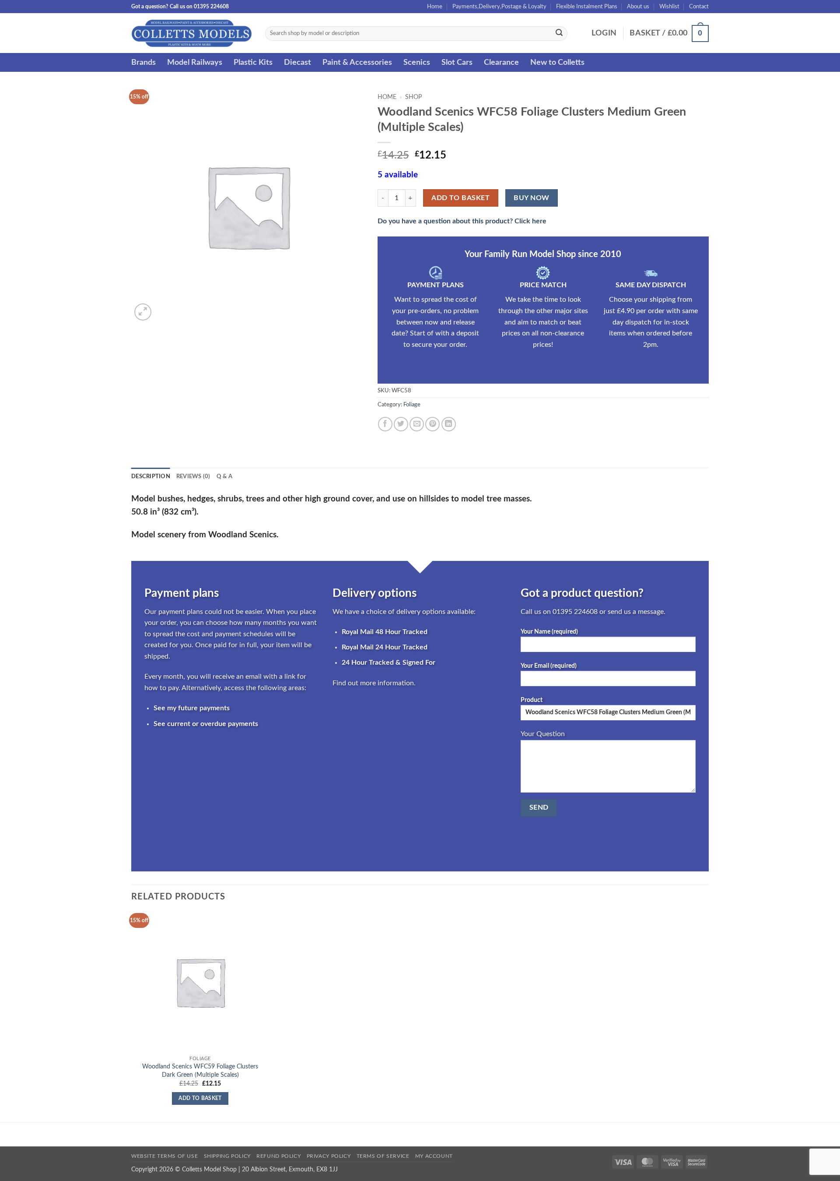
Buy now (531, 198)
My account (434, 1156)
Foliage (411, 404)
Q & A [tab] (224, 476)
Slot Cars (456, 62)
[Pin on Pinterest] (432, 424)
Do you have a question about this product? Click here (462, 221)
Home (434, 6)
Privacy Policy (329, 1156)
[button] (604, 33)
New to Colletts (557, 62)
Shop (413, 97)
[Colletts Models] (191, 33)
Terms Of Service (383, 1156)
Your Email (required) (549, 666)
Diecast (297, 62)
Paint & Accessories (357, 62)
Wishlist (669, 6)
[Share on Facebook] (385, 424)
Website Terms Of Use (164, 1156)
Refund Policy (278, 1156)
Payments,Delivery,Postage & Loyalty (499, 6)
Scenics (416, 62)
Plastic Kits (253, 62)
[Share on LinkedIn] (448, 424)
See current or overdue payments (206, 723)
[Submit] (559, 33)
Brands (143, 62)
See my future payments (192, 708)
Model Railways (194, 62)
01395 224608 (575, 611)
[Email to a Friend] (417, 424)
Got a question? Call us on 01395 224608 (180, 6)
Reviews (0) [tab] (193, 476)
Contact (699, 6)
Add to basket (460, 198)
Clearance (501, 62)
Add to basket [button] (200, 1098)
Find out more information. (374, 683)
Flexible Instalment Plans (586, 6)
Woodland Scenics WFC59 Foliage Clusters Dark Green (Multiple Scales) (200, 1070)
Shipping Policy (227, 1156)
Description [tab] (150, 476)
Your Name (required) (549, 631)
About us (638, 6)
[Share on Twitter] (401, 424)
